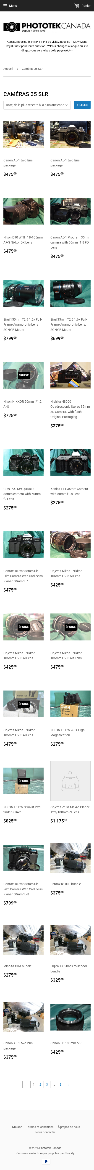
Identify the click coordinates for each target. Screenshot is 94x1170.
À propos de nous (69, 1127)
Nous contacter (45, 1132)
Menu (13, 6)
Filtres (82, 105)
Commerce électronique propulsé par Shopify (45, 1153)
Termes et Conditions (40, 1127)
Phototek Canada (50, 1148)
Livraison (16, 1127)
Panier (86, 6)
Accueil (8, 68)
